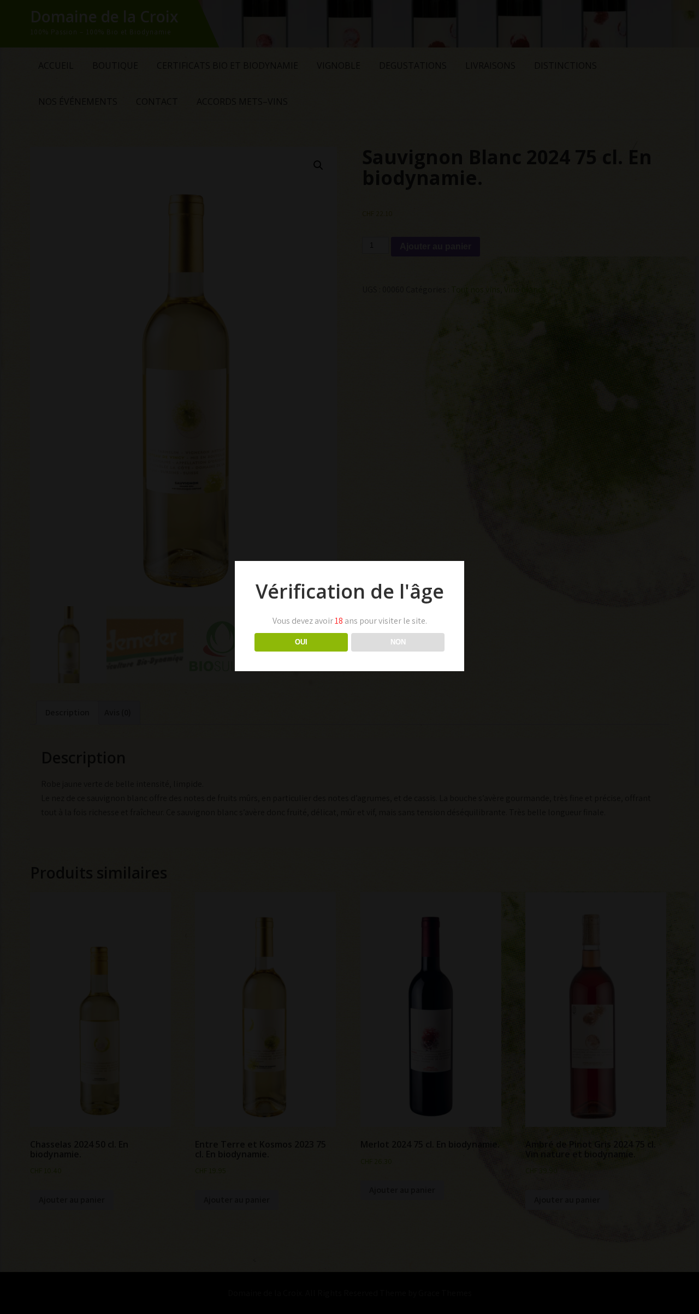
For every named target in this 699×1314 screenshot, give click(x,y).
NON (398, 642)
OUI (301, 642)
